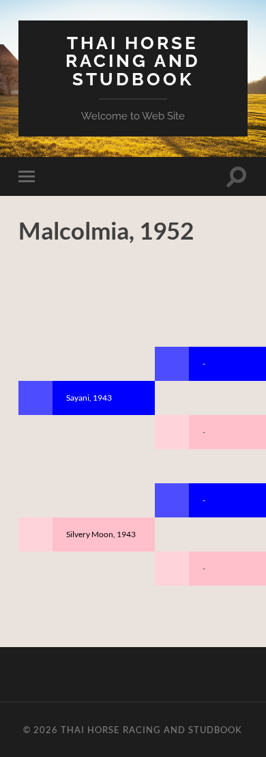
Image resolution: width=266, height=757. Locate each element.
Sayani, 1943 (89, 397)
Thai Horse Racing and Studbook (133, 60)
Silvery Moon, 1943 (101, 534)
